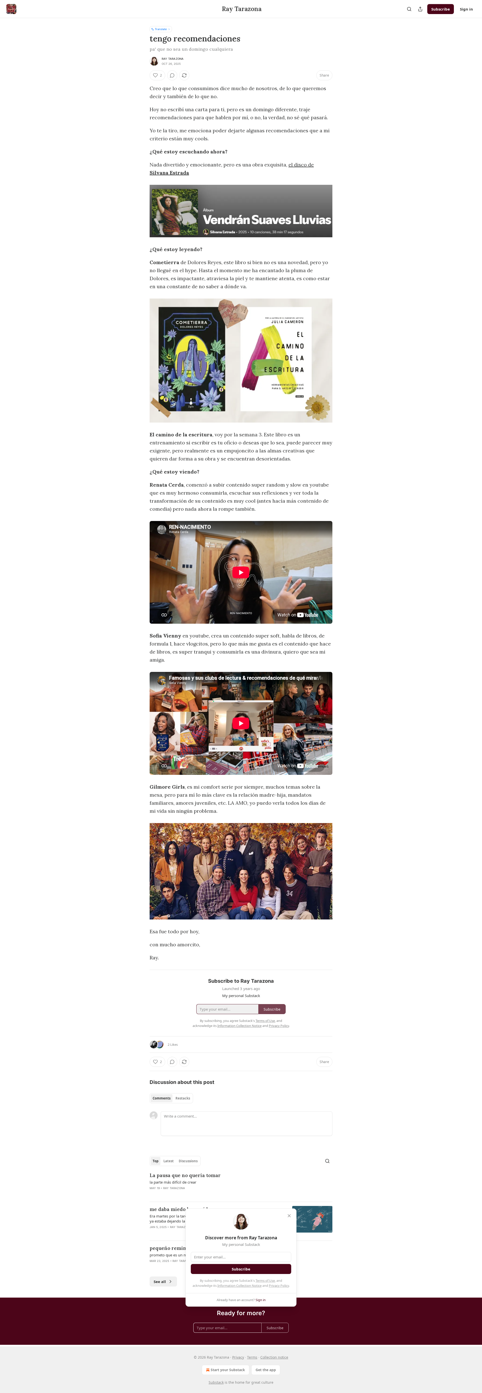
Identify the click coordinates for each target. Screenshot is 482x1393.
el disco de (301, 164)
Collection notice (274, 1357)
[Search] (409, 9)
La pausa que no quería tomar (185, 1175)
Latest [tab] (168, 1161)
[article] (241, 1185)
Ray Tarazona (173, 59)
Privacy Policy (279, 1285)
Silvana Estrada (169, 172)
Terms (252, 1357)
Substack (216, 1382)
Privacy (238, 1357)
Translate (161, 29)
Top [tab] (155, 1161)
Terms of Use (265, 1280)
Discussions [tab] (188, 1161)
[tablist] (171, 1098)
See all (160, 1281)
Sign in (466, 9)
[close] (289, 1216)
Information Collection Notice (239, 1285)
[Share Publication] (420, 9)
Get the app (266, 1369)
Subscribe (440, 9)
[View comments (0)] (172, 75)
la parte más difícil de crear (173, 1182)
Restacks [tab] (182, 1098)
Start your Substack (228, 1369)
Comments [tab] (161, 1098)
